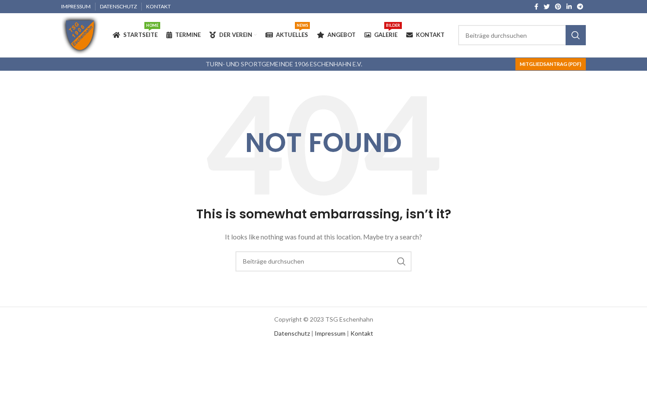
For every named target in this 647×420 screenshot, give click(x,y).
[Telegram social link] (580, 6)
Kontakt (361, 333)
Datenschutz (292, 333)
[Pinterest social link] (558, 6)
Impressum (330, 333)
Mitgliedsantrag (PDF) (550, 64)
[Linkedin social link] (569, 6)
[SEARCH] (576, 35)
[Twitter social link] (546, 6)
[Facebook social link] (536, 6)
